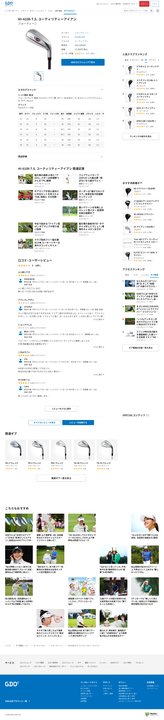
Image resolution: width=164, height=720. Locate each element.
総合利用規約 (123, 686)
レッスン (40, 10)
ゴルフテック (25, 666)
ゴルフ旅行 (127, 662)
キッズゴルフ (93, 666)
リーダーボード (11, 10)
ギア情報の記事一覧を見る (141, 347)
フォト (50, 10)
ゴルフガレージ (40, 666)
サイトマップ (107, 686)
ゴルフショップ (102, 4)
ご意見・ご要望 (108, 693)
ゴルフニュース (68, 662)
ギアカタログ (69, 10)
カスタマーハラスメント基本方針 (130, 701)
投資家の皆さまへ (87, 693)
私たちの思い (85, 688)
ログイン (144, 4)
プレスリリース (152, 688)
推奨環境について (125, 691)
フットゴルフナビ (77, 666)
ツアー (23, 10)
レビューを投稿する (78, 422)
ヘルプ (154, 4)
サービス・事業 (85, 691)
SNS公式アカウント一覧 (16, 701)
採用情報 (84, 701)
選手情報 (58, 10)
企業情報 (84, 698)
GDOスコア (114, 662)
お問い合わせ (107, 688)
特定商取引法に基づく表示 (128, 693)
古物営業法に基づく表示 (127, 696)
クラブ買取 (39, 662)
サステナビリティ (87, 696)
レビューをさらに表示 (61, 408)
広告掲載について (153, 686)
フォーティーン (82, 32)
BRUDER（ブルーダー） (57, 666)
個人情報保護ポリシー (126, 688)
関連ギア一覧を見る (61, 478)
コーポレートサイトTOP (89, 686)
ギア (31, 10)
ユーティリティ (82, 41)
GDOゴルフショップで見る (83, 62)
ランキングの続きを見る (141, 136)
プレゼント (139, 662)
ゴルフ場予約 (115, 4)
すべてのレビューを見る (44, 422)
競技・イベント (90, 662)
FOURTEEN (80, 36)
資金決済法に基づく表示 (127, 698)
